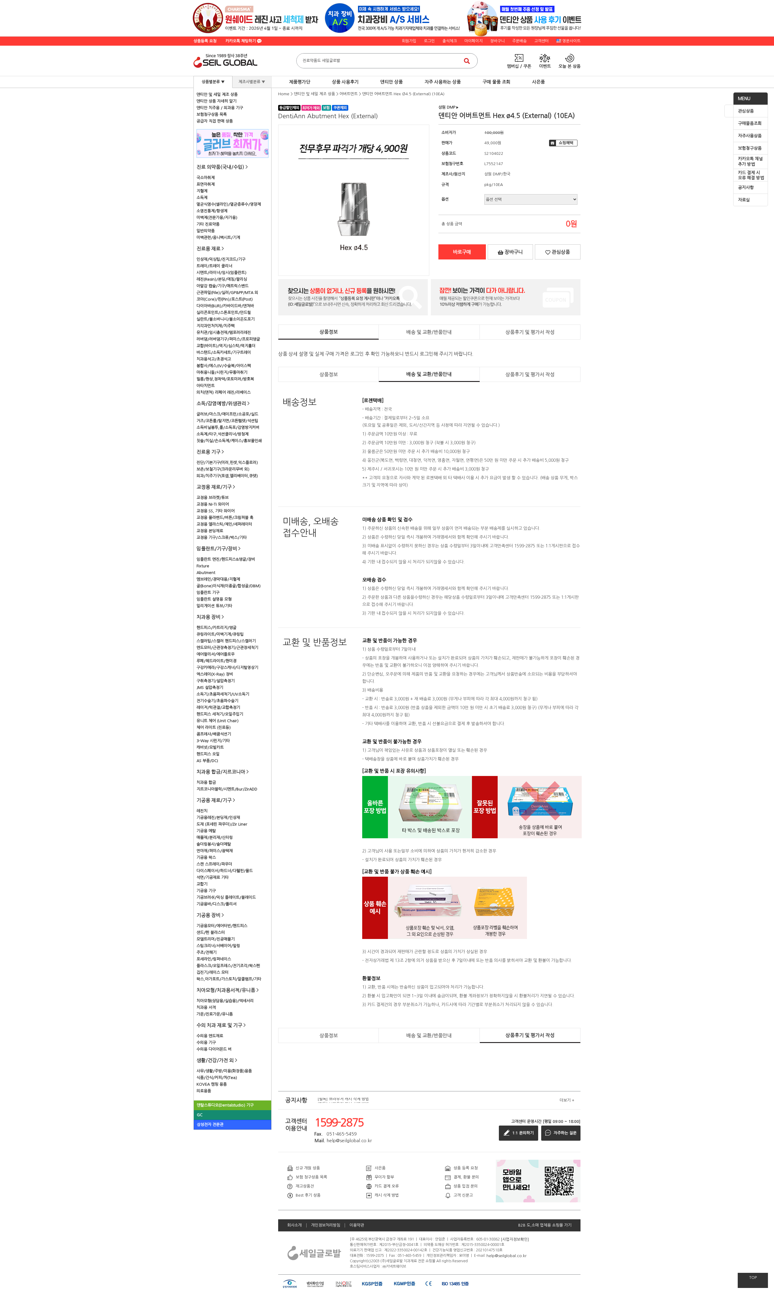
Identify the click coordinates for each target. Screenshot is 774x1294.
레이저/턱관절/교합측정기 (218, 707)
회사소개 (294, 1225)
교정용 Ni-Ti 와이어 (213, 504)
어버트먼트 (349, 94)
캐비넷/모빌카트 (210, 747)
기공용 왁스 (206, 857)
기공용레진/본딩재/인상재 (218, 818)
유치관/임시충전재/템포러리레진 (224, 332)
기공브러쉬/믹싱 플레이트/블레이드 (226, 897)
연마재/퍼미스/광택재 (215, 851)
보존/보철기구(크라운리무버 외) (223, 469)
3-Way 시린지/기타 (213, 741)
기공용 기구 (206, 891)
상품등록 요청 (205, 41)
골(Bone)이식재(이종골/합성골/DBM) (229, 586)
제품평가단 (299, 82)
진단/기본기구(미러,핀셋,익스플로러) (227, 462)
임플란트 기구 (208, 593)
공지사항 (746, 187)
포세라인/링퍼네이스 (214, 959)
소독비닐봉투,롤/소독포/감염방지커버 (228, 427)
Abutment (206, 573)
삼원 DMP (448, 107)
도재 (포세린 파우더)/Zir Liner (222, 824)
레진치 (202, 811)
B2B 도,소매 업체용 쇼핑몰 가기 (544, 1225)
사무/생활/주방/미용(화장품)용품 (224, 1071)
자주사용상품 (750, 136)
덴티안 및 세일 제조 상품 (217, 94)
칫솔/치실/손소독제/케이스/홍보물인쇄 (229, 441)
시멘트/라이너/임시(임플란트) (221, 273)
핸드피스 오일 (208, 754)
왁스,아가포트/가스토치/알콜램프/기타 (229, 979)
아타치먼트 (206, 386)
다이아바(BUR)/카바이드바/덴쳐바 (225, 306)
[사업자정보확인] (515, 1239)
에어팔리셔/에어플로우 (216, 654)
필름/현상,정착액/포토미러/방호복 (225, 379)
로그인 (429, 41)
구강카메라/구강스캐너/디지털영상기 (227, 668)
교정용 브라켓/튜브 (213, 498)
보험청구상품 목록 (212, 114)
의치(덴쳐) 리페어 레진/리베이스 (224, 392)
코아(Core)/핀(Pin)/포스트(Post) (225, 299)
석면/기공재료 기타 (213, 877)
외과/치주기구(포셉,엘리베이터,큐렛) (227, 476)
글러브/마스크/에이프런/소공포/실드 (227, 414)
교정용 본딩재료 (210, 531)
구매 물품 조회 (496, 82)
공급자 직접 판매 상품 (215, 121)
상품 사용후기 (345, 82)
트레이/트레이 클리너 (214, 266)
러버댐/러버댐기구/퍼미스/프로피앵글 (228, 339)
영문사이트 (571, 41)
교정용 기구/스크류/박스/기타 (222, 537)
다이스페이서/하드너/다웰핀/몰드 (225, 871)
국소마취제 (206, 178)
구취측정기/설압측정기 (216, 681)
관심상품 (746, 111)
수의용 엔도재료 (210, 1036)
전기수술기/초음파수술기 (217, 701)
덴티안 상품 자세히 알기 (216, 101)
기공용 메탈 (206, 831)
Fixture (203, 566)
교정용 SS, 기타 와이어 (216, 511)
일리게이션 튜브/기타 (214, 606)
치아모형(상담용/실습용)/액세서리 (225, 1001)
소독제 (202, 198)
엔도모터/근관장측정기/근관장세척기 (227, 648)
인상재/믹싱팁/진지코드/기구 (221, 259)
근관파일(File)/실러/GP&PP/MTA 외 (227, 293)
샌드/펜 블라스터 (211, 932)
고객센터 (541, 41)
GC (200, 1115)
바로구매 (462, 251)
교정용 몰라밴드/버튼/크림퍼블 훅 (225, 518)
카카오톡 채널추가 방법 (750, 161)
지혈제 (202, 191)
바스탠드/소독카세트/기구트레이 (224, 352)
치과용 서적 (206, 1007)
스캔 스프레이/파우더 (214, 864)
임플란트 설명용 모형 (214, 599)
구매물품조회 (750, 123)
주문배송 (519, 41)
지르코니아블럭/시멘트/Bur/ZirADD (227, 789)
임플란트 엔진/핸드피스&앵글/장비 (226, 559)
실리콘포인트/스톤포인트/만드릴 (224, 313)
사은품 (538, 82)
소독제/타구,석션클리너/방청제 (223, 434)
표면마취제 (206, 184)
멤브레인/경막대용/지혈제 (218, 579)
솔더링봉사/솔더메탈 (214, 844)
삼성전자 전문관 (210, 1124)
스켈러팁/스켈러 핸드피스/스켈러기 (226, 641)
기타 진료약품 (208, 224)
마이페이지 (473, 41)
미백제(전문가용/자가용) (217, 218)
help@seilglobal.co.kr (506, 1255)
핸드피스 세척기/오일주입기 (220, 714)
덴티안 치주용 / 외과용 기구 (220, 108)
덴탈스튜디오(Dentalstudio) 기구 (225, 1105)
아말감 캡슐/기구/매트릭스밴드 (223, 286)
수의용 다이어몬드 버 (214, 1049)
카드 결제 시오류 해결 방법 (751, 175)
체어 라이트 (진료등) (214, 727)
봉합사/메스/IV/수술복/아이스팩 (224, 366)
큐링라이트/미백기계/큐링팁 (220, 634)
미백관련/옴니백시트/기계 (218, 238)
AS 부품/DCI (207, 761)
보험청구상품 (750, 148)
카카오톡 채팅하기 (241, 41)
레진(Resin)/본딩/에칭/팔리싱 (222, 279)
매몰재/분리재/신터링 (215, 837)
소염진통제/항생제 (212, 211)
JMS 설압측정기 (210, 687)
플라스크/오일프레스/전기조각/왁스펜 (228, 966)
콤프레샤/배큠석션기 (214, 734)
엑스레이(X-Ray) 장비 (215, 674)
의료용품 (204, 1091)
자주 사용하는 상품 (442, 82)
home (283, 94)
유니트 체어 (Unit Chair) (218, 721)
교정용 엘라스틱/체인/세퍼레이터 (224, 524)
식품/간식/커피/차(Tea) (217, 1078)
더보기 (567, 1100)
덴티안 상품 (391, 82)
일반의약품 (206, 231)
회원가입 (409, 41)
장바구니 (497, 41)
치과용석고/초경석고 (214, 359)
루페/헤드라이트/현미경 (216, 661)
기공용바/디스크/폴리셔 (216, 904)
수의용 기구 (206, 1043)
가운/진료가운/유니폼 (215, 1014)
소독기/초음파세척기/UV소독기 (223, 694)
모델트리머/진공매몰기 (216, 939)
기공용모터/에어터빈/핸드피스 (222, 926)
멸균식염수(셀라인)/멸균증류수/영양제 (229, 204)
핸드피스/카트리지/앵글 (216, 628)
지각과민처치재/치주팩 (216, 326)
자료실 (744, 200)
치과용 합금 (206, 782)
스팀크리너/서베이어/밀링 (218, 946)
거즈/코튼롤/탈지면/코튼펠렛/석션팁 (227, 421)
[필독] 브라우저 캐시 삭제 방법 (343, 1100)
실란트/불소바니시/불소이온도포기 (226, 319)
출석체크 (449, 41)
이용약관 (357, 1225)
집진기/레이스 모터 (213, 972)
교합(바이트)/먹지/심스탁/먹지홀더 (226, 346)
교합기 (202, 884)
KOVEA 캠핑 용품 (212, 1084)
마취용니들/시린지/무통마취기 (222, 372)
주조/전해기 (206, 952)
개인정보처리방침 (325, 1225)
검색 (467, 61)
